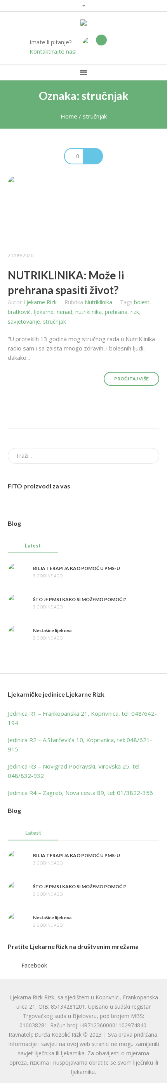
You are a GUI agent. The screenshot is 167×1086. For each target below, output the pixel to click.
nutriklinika (88, 312)
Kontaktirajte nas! (53, 51)
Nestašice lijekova (52, 630)
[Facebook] (122, 46)
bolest (142, 302)
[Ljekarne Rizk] (83, 23)
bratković (19, 312)
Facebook (34, 965)
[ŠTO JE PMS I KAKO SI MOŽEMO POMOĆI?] (17, 603)
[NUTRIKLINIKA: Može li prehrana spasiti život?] (83, 209)
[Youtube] (134, 46)
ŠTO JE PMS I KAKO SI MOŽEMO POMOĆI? (79, 599)
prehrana (116, 312)
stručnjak (54, 321)
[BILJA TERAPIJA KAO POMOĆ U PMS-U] (17, 572)
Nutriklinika (98, 302)
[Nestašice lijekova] (17, 634)
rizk (134, 312)
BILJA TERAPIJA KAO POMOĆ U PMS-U (76, 568)
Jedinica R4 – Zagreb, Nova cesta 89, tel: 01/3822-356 (80, 793)
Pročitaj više (131, 379)
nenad (64, 312)
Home (69, 116)
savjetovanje (24, 321)
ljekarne (44, 312)
